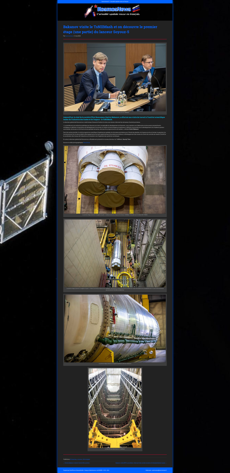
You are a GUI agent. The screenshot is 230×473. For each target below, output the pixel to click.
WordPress (72, 470)
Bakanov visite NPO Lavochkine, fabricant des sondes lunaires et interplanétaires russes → (141, 463)
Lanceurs (79, 459)
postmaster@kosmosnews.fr (159, 470)
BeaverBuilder (80, 470)
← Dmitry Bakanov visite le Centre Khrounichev (76, 463)
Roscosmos (86, 142)
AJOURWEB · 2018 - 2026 (103, 470)
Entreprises (73, 459)
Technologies (86, 459)
